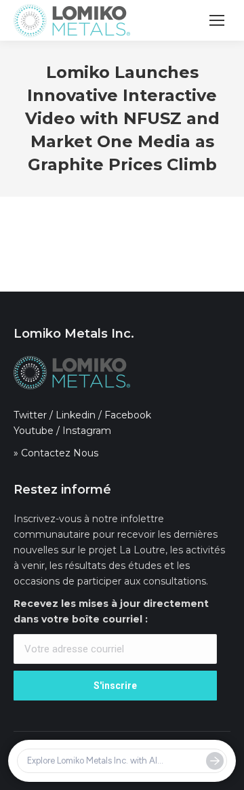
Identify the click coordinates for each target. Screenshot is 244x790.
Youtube (34, 430)
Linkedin (76, 415)
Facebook (127, 415)
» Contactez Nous (56, 453)
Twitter (30, 415)
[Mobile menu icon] (216, 20)
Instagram (86, 430)
